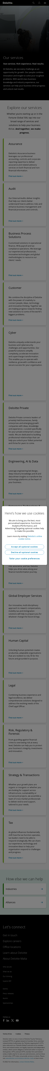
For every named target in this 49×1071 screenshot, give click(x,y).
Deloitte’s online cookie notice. (30, 537)
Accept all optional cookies (24, 546)
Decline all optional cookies (24, 552)
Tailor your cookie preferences (24, 558)
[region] (24, 535)
